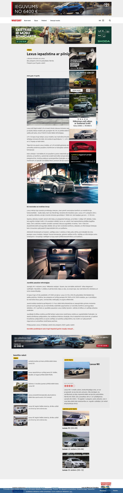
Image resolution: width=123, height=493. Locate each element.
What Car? (16, 20)
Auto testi (27, 20)
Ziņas (36, 20)
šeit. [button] (71, 491)
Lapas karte (54, 487)
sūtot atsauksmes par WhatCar (35, 487)
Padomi (44, 20)
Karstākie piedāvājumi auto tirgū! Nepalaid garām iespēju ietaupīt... (50, 329)
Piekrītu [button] (115, 490)
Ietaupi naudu (55, 20)
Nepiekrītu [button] (103, 490)
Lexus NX (95, 364)
